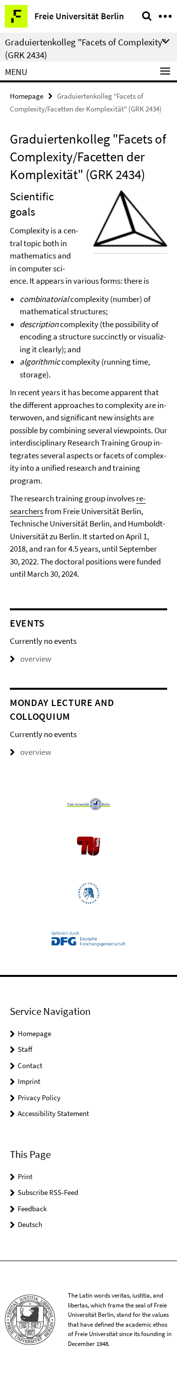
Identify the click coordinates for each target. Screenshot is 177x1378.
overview (35, 658)
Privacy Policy (39, 1097)
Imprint (29, 1081)
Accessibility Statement (53, 1113)
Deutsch (30, 1224)
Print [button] (25, 1176)
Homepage (26, 96)
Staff (25, 1049)
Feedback (32, 1208)
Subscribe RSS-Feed (48, 1192)
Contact (30, 1065)
